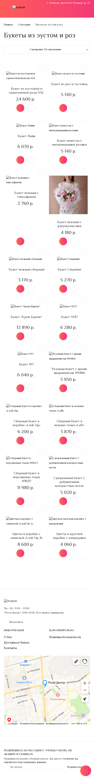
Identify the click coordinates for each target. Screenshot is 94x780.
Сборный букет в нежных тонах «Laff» (69, 423)
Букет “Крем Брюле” (26, 317)
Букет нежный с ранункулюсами (69, 224)
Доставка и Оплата (16, 642)
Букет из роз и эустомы (69, 84)
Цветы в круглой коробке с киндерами (69, 536)
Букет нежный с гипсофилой (26, 194)
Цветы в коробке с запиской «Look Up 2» (26, 536)
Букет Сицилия (69, 269)
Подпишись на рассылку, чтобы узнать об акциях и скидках (38, 752)
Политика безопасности (65, 637)
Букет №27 (69, 317)
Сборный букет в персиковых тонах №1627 (26, 477)
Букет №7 (26, 364)
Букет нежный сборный (26, 269)
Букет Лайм (26, 136)
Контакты (10, 648)
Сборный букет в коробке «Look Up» (26, 423)
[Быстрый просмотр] (31, 108)
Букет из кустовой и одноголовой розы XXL (26, 90)
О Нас (8, 637)
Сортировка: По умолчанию (45, 49)
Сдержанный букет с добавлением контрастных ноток (69, 482)
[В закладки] (42, 67)
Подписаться (75, 766)
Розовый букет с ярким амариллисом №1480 (69, 371)
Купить (20, 108)
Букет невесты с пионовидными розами (69, 142)
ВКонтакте (16, 622)
